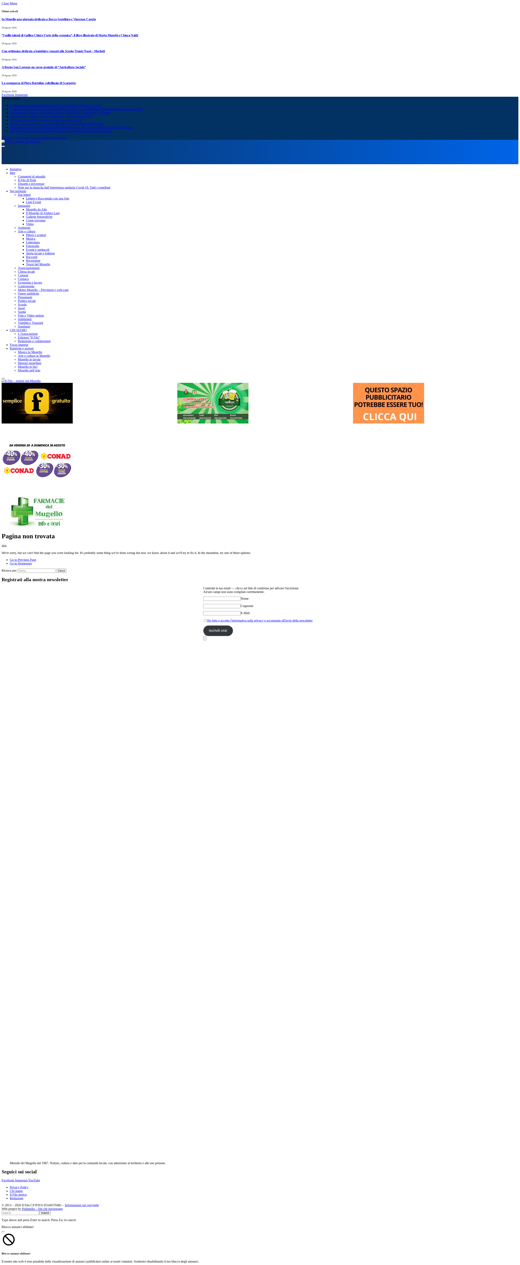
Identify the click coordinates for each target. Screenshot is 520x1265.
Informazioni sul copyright (82, 1205)
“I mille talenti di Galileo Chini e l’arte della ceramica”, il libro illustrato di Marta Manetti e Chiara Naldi (70, 35)
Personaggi (25, 297)
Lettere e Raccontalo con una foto (47, 198)
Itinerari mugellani (29, 363)
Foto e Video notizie (31, 315)
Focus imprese (19, 344)
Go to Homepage (21, 563)
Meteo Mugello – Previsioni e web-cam (43, 290)
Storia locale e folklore (40, 253)
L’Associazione (28, 334)
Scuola (22, 304)
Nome (245, 598)
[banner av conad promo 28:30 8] (37, 479)
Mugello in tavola (29, 359)
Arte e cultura (26, 231)
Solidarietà (24, 319)
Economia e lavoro (30, 282)
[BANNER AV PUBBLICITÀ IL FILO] (388, 422)
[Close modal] (3, 1231)
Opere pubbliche (28, 293)
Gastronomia (26, 286)
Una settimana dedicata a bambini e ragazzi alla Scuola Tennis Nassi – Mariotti (53, 51)
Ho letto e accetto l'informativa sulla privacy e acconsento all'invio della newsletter (259, 620)
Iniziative (16, 169)
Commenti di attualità (31, 176)
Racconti (31, 257)
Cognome (247, 606)
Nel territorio (18, 191)
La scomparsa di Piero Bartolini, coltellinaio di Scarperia (39, 83)
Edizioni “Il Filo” (29, 337)
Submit (45, 1212)
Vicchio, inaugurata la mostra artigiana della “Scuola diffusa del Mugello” (57, 123)
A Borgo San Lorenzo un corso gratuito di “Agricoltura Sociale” (44, 67)
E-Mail (245, 613)
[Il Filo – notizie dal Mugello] (21, 141)
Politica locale (27, 301)
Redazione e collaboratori (34, 341)
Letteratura (33, 242)
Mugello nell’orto (29, 370)
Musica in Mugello (30, 352)
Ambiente (24, 227)
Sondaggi (24, 326)
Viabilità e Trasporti (30, 323)
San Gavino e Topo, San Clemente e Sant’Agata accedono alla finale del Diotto (61, 131)
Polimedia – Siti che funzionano (42, 1209)
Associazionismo (29, 268)
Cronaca (23, 279)
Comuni (23, 275)
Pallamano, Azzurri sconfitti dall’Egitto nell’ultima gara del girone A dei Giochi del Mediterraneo (71, 127)
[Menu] (3, 146)
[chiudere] (204, 638)
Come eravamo (36, 220)
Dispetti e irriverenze (31, 184)
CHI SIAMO (18, 330)
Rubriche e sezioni (22, 348)
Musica (30, 238)
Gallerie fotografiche (39, 216)
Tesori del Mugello (38, 264)
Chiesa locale (26, 271)
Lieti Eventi (33, 202)
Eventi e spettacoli (37, 249)
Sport (21, 308)
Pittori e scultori (36, 235)
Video (30, 224)
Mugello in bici (27, 366)
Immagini (24, 205)
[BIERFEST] (212, 422)
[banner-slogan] (37, 422)
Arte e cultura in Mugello (34, 355)
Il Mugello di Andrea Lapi (43, 213)
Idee (12, 173)
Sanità (22, 312)
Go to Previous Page (23, 559)
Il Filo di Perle (27, 180)
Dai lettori (24, 195)
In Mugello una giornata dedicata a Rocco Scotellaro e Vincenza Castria (49, 19)
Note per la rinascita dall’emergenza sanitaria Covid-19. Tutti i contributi (64, 187)
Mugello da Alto (36, 209)
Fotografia (32, 246)
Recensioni (33, 260)
